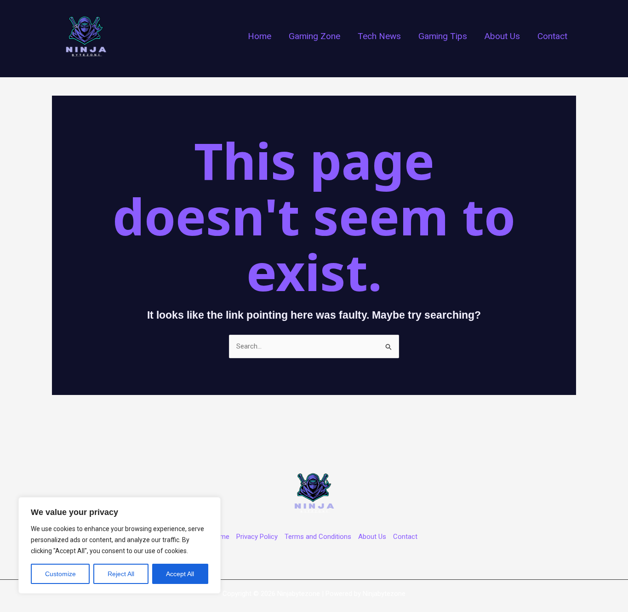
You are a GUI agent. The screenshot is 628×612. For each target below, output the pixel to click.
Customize (60, 574)
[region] (119, 545)
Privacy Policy (257, 536)
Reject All (121, 574)
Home (220, 536)
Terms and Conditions (318, 536)
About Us (372, 536)
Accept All (180, 574)
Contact (405, 536)
